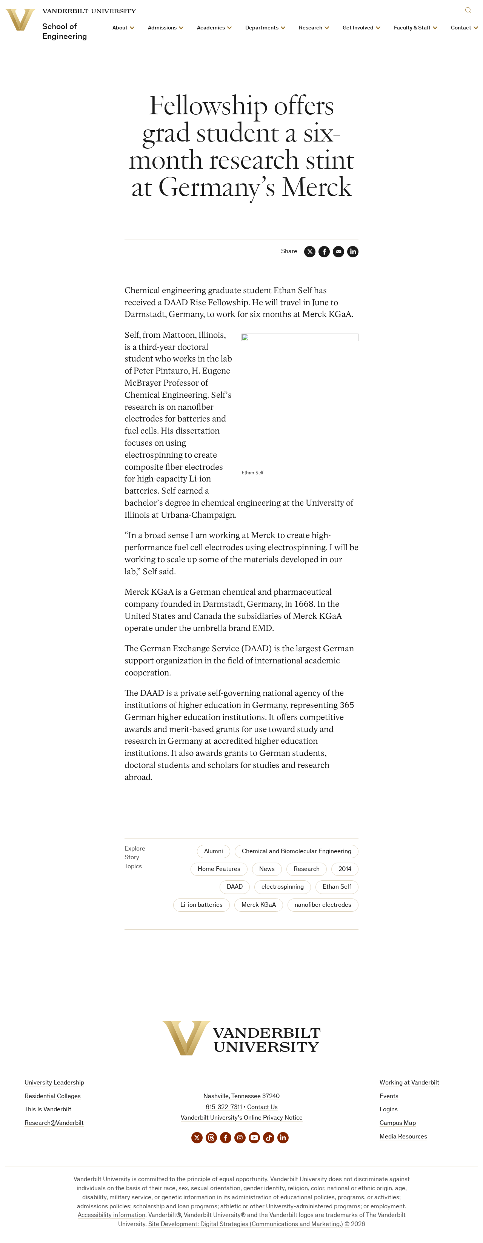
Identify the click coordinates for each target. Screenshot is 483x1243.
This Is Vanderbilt (48, 1110)
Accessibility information (111, 1215)
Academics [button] (211, 28)
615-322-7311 (224, 1108)
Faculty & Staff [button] (412, 28)
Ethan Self (337, 887)
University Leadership (54, 1083)
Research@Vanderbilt (54, 1123)
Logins (389, 1110)
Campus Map (398, 1123)
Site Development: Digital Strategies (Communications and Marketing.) (245, 1224)
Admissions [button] (162, 28)
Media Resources (403, 1137)
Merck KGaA (259, 905)
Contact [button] (461, 28)
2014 (344, 869)
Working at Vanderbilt (409, 1083)
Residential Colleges (53, 1097)
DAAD (235, 887)
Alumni (213, 852)
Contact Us (262, 1108)
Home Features (219, 869)
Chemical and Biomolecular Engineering (296, 852)
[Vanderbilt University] (241, 1038)
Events (389, 1097)
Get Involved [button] (358, 28)
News (267, 869)
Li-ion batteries (201, 905)
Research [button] (310, 28)
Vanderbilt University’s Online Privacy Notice (242, 1118)
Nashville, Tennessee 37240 (241, 1097)
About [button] (120, 28)
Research (307, 869)
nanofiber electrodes (323, 905)
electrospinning (282, 887)
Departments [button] (261, 28)
